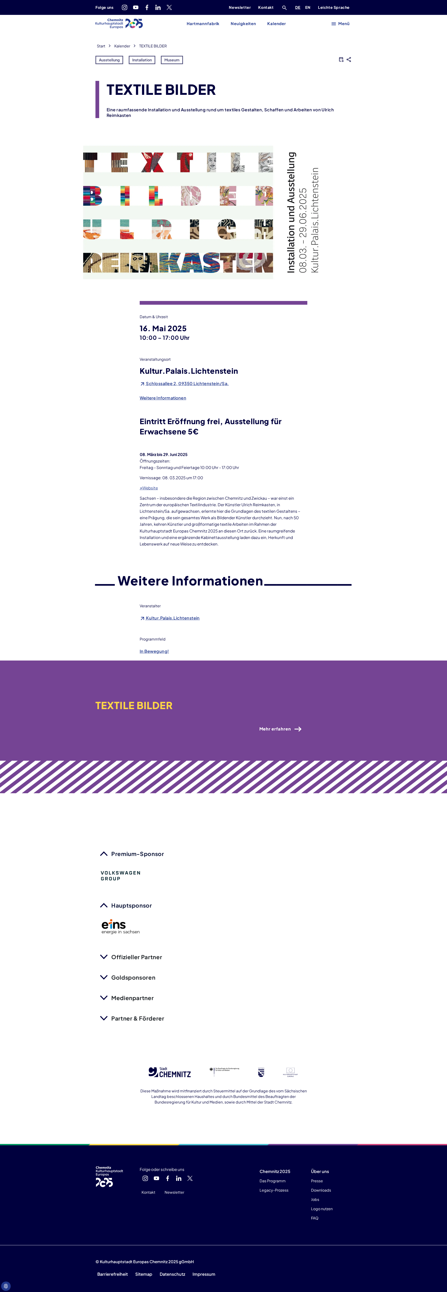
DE (298, 7)
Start (101, 45)
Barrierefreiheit (112, 1274)
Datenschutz (172, 1274)
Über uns (320, 1171)
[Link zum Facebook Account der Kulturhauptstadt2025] (146, 7)
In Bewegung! (154, 651)
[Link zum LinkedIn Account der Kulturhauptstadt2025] (158, 7)
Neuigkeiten (243, 23)
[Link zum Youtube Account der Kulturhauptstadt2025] (135, 7)
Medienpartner (132, 997)
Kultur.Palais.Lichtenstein (172, 618)
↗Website (149, 488)
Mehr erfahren (275, 728)
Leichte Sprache (334, 7)
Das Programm (273, 1180)
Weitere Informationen (163, 397)
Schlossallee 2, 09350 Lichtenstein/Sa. (187, 383)
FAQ (314, 1218)
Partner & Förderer (137, 1018)
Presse (317, 1180)
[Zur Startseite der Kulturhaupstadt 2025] (119, 24)
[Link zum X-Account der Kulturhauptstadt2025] (169, 7)
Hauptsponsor (131, 905)
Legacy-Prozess (274, 1190)
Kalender (276, 23)
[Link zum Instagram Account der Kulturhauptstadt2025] (124, 7)
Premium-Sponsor (137, 853)
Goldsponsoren (133, 977)
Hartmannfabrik (203, 23)
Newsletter (240, 7)
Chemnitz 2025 (275, 1171)
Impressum (204, 1274)
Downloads (321, 1190)
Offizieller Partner (136, 956)
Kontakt (266, 7)
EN (308, 7)
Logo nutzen (322, 1208)
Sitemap (143, 1274)
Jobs (315, 1199)
